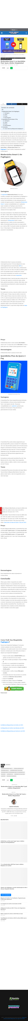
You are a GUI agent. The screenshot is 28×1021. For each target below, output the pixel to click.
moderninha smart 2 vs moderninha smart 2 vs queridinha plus (12, 772)
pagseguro (3, 774)
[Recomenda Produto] (14, 1007)
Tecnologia (9, 59)
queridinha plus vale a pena (19, 774)
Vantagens (7, 113)
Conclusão (5, 127)
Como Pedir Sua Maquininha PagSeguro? (14, 128)
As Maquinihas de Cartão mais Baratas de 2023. (12, 728)
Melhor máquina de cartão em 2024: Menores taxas (12, 913)
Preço (6, 116)
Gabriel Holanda (4, 64)
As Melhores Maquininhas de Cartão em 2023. (12, 725)
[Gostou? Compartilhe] (11, 104)
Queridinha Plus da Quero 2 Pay (10, 119)
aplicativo (14, 406)
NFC (20, 265)
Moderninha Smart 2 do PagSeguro (10, 111)
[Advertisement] (14, 14)
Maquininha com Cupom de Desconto (18, 1018)
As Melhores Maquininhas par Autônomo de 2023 (13, 731)
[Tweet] (22, 104)
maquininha (4, 194)
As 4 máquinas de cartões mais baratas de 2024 (11, 903)
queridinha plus (10, 774)
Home (2, 54)
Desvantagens (8, 117)
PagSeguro (2, 59)
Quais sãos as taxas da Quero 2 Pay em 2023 (15, 522)
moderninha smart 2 (5, 770)
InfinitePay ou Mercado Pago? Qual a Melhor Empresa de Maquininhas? (12, 841)
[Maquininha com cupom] (14, 999)
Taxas (6, 59)
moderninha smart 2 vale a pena (16, 770)
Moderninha (11, 220)
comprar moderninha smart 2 (6, 768)
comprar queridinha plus (18, 768)
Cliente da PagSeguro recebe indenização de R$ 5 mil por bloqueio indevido (14, 888)
